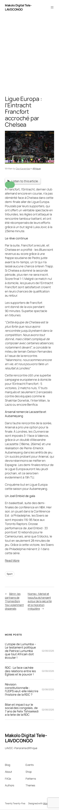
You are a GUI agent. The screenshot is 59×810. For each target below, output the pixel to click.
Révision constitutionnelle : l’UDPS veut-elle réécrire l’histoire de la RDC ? (21, 689)
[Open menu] (52, 7)
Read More (12, 560)
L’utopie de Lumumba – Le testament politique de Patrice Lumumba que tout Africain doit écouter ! (20, 650)
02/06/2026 (48, 650)
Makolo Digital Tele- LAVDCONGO (18, 7)
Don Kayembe (23, 168)
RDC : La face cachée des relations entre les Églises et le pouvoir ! (20, 671)
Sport (10, 573)
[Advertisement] (29, 56)
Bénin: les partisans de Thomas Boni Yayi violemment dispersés (14, 601)
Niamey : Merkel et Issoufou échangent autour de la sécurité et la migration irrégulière (40, 601)
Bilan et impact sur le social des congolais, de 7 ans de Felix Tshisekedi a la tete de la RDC (22, 709)
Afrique (36, 168)
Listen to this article (24, 181)
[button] (10, 184)
